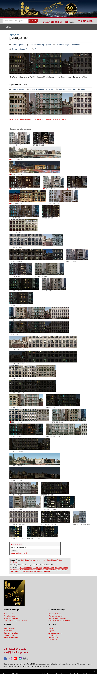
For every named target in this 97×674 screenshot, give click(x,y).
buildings (64, 568)
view (51, 568)
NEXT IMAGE (59, 120)
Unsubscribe (53, 637)
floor (47, 568)
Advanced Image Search (19, 553)
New (21, 568)
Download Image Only (20, 49)
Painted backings (10, 614)
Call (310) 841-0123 (15, 649)
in (20, 570)
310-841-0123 (85, 21)
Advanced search (55, 633)
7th (44, 568)
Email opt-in (52, 635)
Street (27, 570)
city (28, 568)
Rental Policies (9, 628)
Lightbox (71, 22)
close (31, 571)
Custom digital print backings (59, 620)
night (45, 571)
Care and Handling (11, 633)
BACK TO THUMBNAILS (21, 120)
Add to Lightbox (18, 45)
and (11, 571)
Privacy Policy (9, 635)
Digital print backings (11, 618)
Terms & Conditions (11, 637)
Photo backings (9, 616)
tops (27, 571)
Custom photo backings (57, 618)
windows (39, 571)
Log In (50, 628)
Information (8, 631)
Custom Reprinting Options (40, 45)
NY (31, 568)
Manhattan (40, 570)
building (58, 568)
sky (48, 571)
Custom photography (56, 616)
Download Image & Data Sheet (68, 45)
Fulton (53, 570)
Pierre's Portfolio (54, 614)
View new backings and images (15, 620)
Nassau (64, 570)
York (25, 568)
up (35, 571)
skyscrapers (14, 570)
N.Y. (34, 568)
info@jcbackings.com (16, 652)
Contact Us (52, 640)
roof (21, 571)
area (32, 570)
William (16, 571)
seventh (39, 568)
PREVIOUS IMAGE (43, 120)
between (47, 570)
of (53, 568)
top (24, 571)
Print (36, 49)
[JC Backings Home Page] (14, 606)
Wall (23, 570)
